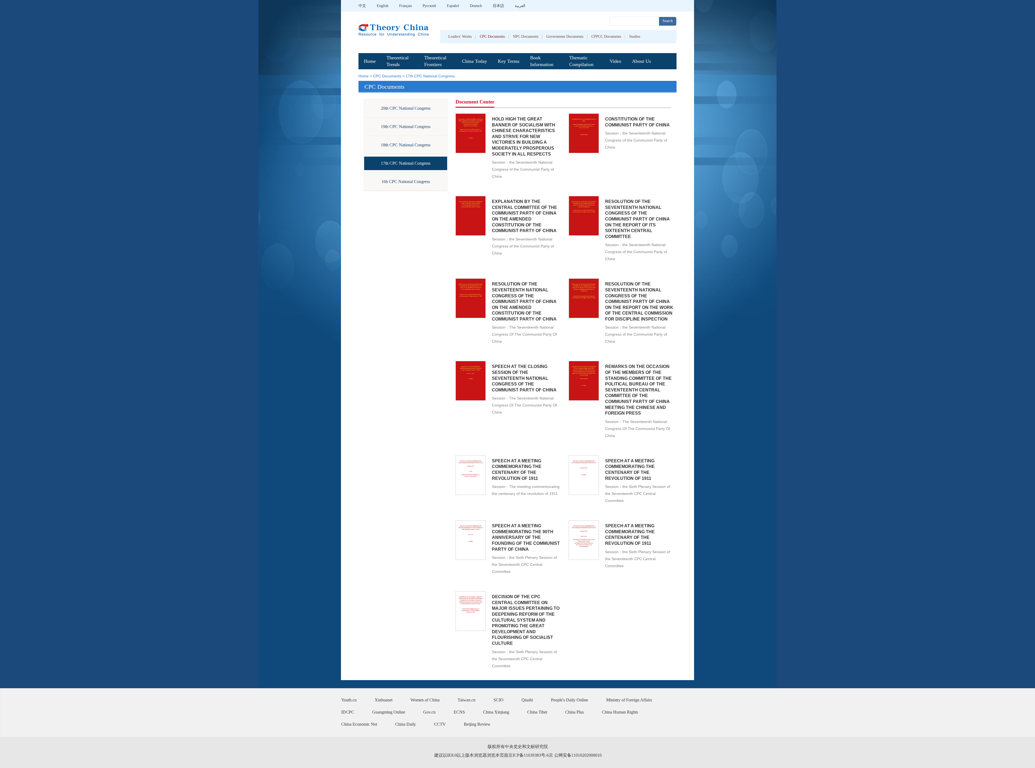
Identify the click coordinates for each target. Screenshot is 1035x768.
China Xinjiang (496, 712)
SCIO (498, 700)
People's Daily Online (569, 700)
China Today (474, 61)
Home (370, 61)
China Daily (405, 724)
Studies (634, 37)
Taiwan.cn (466, 700)
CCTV (440, 724)
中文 (362, 6)
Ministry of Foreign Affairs (629, 700)
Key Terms (508, 61)
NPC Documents (525, 37)
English (382, 6)
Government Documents (564, 37)
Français (405, 6)
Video (615, 61)
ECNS (459, 712)
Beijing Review (477, 724)
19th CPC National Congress (405, 126)
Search (668, 21)
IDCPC (347, 712)
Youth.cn (349, 700)
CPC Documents (492, 37)
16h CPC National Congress (405, 181)
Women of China (425, 700)
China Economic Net (359, 724)
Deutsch (476, 6)
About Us (641, 61)
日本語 (498, 6)
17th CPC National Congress (430, 76)
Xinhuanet (383, 700)
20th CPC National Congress (405, 108)
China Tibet (537, 712)
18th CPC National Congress (405, 145)
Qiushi (527, 700)
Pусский (429, 6)
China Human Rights (620, 712)
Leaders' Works (460, 37)
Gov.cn (429, 712)
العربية (520, 6)
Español (453, 6)
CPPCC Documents (606, 37)
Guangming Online (388, 712)
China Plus (574, 712)
